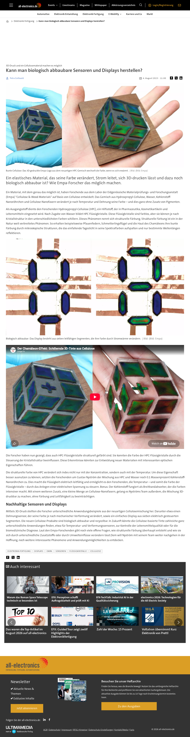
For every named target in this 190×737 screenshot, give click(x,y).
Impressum (67, 729)
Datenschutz (54, 729)
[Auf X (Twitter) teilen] (177, 78)
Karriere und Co (134, 14)
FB (50, 719)
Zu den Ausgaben (129, 706)
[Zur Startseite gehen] (29, 5)
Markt (150, 14)
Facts (132, 729)
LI (45, 719)
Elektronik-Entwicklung (66, 14)
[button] (11, 622)
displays (38, 551)
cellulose (95, 551)
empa (49, 551)
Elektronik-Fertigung (93, 14)
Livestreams (68, 5)
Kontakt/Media (121, 729)
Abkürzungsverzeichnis (123, 5)
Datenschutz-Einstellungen (101, 729)
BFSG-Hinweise (80, 729)
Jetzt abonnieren (27, 708)
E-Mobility (114, 14)
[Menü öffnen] (11, 5)
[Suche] (141, 5)
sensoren (61, 551)
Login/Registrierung (163, 5)
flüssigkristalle (78, 551)
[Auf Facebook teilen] (172, 78)
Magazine (85, 5)
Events (51, 5)
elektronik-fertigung (19, 551)
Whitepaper (101, 5)
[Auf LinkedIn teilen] (181, 78)
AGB (45, 729)
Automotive (43, 14)
